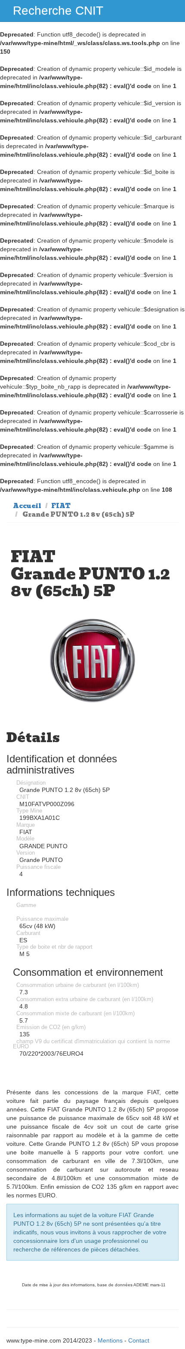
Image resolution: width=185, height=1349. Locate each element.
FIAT (61, 506)
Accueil (27, 506)
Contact (138, 1340)
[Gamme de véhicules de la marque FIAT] (92, 660)
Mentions (110, 1340)
